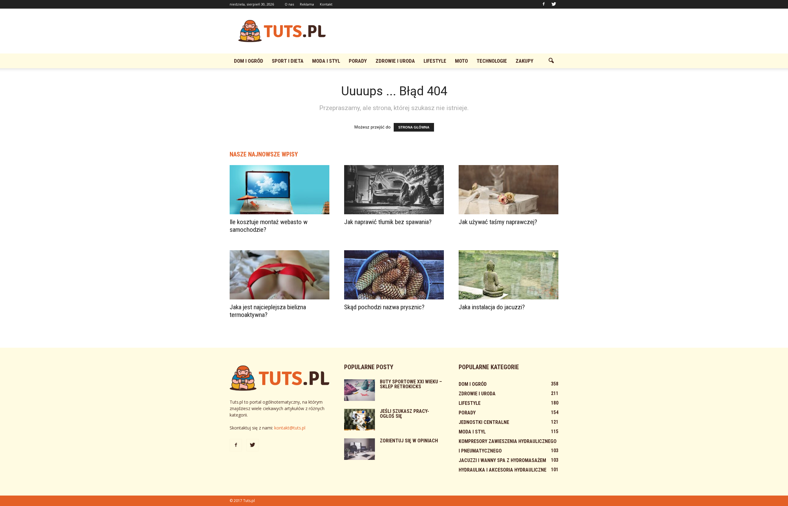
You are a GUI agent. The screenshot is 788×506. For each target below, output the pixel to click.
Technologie (491, 61)
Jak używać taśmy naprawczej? (498, 222)
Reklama (307, 4)
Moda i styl (326, 61)
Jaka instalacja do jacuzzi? (492, 307)
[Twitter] (553, 4)
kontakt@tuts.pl (289, 428)
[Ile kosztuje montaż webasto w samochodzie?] (279, 189)
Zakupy (524, 61)
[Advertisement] (446, 31)
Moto (461, 61)
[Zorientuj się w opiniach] (359, 449)
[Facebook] (543, 4)
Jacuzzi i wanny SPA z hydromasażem (502, 460)
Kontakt (326, 4)
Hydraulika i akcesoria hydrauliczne (502, 470)
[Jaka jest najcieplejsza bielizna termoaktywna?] (279, 274)
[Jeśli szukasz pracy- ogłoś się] (359, 419)
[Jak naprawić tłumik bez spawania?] (394, 189)
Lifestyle (435, 61)
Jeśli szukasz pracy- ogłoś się (404, 413)
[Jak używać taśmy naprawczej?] (508, 189)
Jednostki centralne (484, 422)
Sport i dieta (288, 61)
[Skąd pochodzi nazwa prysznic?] (394, 274)
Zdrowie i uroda (395, 61)
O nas (289, 4)
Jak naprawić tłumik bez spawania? (388, 222)
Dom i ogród (248, 61)
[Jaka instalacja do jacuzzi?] (508, 274)
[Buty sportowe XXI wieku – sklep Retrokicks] (359, 390)
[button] (551, 60)
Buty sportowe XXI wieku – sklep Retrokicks (411, 384)
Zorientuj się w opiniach (409, 441)
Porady (358, 61)
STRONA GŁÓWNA (413, 127)
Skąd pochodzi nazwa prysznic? (384, 307)
